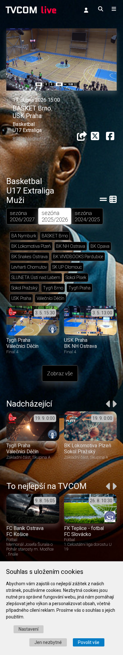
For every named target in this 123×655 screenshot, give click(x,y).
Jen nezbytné (48, 642)
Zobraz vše (60, 373)
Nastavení (28, 629)
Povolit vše (88, 642)
